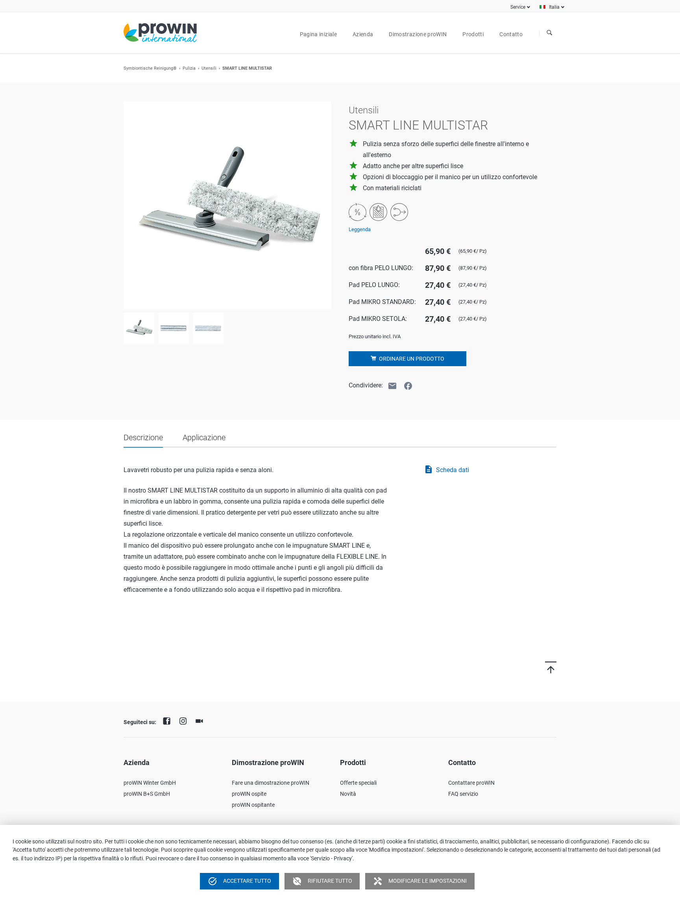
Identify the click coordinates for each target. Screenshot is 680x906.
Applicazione (204, 437)
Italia (554, 7)
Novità (348, 794)
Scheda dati (446, 469)
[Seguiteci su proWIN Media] (201, 720)
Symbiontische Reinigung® (150, 68)
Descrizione (143, 437)
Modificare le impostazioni (420, 881)
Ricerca (549, 33)
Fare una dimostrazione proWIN (270, 783)
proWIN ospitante (253, 805)
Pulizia (189, 68)
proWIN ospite (249, 794)
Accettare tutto (239, 881)
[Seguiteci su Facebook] (168, 720)
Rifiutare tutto (322, 881)
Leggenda (360, 229)
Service (517, 7)
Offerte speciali (358, 783)
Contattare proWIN (471, 783)
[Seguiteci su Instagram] (184, 720)
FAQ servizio (463, 794)
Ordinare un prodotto (411, 359)
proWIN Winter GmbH (150, 783)
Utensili (208, 68)
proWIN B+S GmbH (147, 794)
